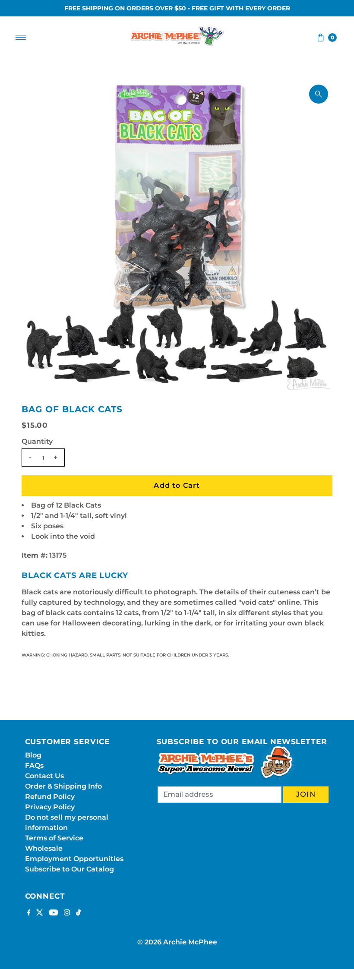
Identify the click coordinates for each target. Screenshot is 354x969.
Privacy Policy (50, 807)
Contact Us (44, 776)
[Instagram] (67, 913)
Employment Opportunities (74, 859)
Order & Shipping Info (63, 786)
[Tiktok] (78, 913)
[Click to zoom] (318, 94)
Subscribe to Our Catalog (69, 869)
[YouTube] (53, 913)
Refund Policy (50, 796)
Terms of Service (54, 838)
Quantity (37, 441)
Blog (33, 755)
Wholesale (44, 848)
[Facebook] (29, 913)
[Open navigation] (21, 37)
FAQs (34, 765)
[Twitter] (39, 913)
